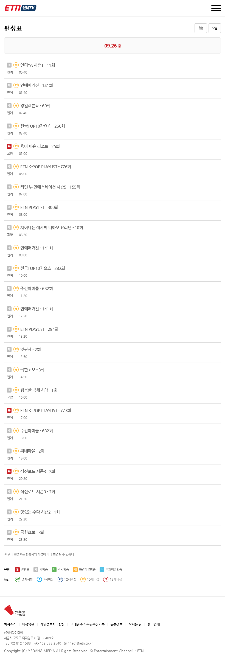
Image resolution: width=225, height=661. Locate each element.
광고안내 (154, 624)
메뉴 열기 (216, 8)
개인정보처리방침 (52, 624)
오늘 (215, 28)
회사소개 (10, 624)
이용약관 (28, 624)
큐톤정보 (117, 624)
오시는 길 (135, 624)
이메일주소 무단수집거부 (88, 624)
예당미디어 (20, 7)
